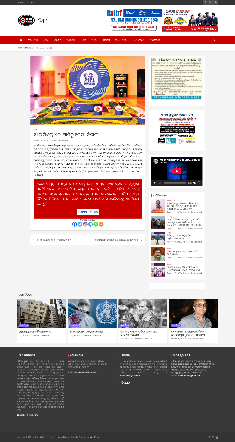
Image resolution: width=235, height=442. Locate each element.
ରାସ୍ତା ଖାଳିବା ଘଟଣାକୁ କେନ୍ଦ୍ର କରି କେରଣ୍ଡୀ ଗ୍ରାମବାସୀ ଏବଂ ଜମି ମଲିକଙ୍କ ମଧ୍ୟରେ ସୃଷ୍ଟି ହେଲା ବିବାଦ (184, 222)
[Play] (154, 182)
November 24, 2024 (42, 140)
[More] (101, 224)
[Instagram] (85, 224)
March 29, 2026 (178, 339)
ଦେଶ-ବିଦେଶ (33, 40)
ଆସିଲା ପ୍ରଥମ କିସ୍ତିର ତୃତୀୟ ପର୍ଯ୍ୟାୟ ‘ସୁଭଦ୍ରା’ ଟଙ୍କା (116, 240)
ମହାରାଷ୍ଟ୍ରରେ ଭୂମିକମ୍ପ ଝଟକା (35, 331)
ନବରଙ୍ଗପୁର (171, 200)
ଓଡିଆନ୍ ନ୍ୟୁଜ (38, 437)
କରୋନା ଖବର (154, 40)
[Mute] (194, 182)
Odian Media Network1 (62, 140)
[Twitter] (80, 224)
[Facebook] (74, 224)
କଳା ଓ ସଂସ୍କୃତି (121, 40)
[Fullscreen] (199, 182)
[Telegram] (90, 224)
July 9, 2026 (24, 335)
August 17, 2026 (174, 228)
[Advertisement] (143, 406)
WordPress (95, 437)
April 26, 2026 (126, 339)
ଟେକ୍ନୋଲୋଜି (138, 40)
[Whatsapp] (95, 224)
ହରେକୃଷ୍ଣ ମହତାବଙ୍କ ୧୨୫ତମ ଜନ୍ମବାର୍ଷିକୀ (54, 240)
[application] (176, 171)
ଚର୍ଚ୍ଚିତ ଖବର (160, 195)
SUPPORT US (88, 212)
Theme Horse (62, 437)
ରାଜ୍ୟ (46, 40)
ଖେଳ (84, 40)
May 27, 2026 (75, 335)
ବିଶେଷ (94, 40)
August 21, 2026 (174, 212)
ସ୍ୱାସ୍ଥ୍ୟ (106, 40)
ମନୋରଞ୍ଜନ (71, 40)
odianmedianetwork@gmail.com (82, 372)
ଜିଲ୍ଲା (56, 40)
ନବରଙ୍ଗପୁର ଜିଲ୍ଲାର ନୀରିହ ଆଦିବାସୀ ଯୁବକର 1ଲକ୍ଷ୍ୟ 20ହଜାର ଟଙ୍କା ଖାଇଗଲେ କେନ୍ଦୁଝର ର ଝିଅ (184, 206)
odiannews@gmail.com (27, 415)
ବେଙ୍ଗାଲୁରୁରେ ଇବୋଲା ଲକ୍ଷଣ (86, 331)
